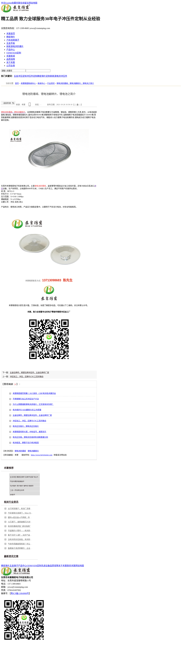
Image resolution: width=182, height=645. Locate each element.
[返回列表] (8, 105)
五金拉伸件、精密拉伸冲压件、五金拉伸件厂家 (29, 373)
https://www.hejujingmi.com (41, 455)
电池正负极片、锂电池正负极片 (26, 426)
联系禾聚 (71, 565)
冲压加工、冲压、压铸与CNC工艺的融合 (26, 377)
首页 (17, 83)
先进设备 (45, 565)
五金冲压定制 (20, 76)
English (8, 3)
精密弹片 (10, 37)
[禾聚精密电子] (15, 12)
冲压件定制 (32, 76)
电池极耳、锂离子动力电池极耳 (26, 443)
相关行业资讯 (11, 502)
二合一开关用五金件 (17, 490)
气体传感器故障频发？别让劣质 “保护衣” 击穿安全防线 (20, 544)
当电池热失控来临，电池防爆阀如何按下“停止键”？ (20, 539)
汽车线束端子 (12, 40)
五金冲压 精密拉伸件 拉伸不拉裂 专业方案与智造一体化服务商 (32, 477)
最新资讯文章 (11, 556)
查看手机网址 (30, 105)
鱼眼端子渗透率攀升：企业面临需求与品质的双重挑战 (20, 548)
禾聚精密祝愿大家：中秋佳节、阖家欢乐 (29, 432)
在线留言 (24, 3)
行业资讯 (51, 83)
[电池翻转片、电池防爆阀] (49, 269)
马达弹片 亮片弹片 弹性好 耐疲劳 (21, 486)
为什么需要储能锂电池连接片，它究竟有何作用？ (33, 404)
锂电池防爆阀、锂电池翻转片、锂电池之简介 (75, 83)
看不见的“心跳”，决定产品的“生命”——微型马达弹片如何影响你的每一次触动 (20, 535)
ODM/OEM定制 (13, 53)
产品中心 (10, 49)
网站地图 (33, 3)
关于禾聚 (10, 62)
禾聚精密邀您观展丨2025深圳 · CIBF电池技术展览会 (34, 393)
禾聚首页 (10, 33)
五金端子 (14, 565)
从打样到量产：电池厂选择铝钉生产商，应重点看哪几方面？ (20, 509)
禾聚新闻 (10, 56)
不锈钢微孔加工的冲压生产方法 (26, 399)
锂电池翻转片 (33, 451)
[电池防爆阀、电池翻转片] (49, 182)
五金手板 (10, 43)
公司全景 (10, 65)
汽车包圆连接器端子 (17, 482)
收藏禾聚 (16, 3)
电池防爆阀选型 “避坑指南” (19, 526)
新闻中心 (41, 83)
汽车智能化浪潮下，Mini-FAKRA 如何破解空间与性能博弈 (20, 513)
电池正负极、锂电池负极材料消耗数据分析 (30, 437)
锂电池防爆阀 (20, 451)
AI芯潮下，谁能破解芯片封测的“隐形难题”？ (20, 522)
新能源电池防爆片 (14, 46)
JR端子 (12, 495)
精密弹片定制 (43, 76)
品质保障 (10, 59)
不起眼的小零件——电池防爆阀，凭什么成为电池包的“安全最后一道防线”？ (20, 531)
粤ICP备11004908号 (20, 593)
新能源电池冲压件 (58, 76)
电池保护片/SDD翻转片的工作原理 (27, 410)
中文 (3, 3)
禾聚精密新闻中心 (28, 83)
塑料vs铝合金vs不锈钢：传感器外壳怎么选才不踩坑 (20, 517)
